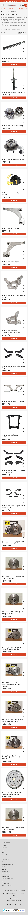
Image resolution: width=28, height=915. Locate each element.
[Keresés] (20, 5)
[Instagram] (18, 904)
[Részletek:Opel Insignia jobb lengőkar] (14, 249)
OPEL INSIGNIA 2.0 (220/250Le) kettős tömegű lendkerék (12, 648)
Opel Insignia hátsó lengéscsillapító (14, 58)
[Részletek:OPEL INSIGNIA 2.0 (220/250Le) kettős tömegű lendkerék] (14, 634)
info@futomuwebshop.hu (7, 8)
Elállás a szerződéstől (6, 885)
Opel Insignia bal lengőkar (10, 228)
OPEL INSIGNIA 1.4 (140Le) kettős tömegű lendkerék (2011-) (13, 542)
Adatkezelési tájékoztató (7, 864)
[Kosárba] (14, 64)
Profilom (4, 850)
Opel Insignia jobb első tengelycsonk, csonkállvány (11, 331)
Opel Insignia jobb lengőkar (11, 262)
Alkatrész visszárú (6, 883)
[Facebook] (7, 904)
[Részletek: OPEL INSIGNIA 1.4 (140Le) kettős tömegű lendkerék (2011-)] (14, 528)
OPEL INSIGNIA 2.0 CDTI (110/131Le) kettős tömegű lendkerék (11, 757)
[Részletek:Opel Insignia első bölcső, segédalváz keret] (14, 422)
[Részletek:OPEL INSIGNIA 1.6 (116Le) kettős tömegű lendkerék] (14, 563)
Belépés (4, 845)
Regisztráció (5, 847)
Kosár (3, 852)
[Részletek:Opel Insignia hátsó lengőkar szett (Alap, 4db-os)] (14, 353)
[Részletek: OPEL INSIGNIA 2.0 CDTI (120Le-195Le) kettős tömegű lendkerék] (14, 707)
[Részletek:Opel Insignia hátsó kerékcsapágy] (14, 146)
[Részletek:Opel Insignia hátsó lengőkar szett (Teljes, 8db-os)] (14, 493)
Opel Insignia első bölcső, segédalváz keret (10, 436)
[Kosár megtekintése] (25, 5)
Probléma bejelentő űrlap (7, 878)
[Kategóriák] (2, 5)
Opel (4, 11)
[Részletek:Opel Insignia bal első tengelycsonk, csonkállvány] (14, 282)
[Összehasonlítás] (23, 51)
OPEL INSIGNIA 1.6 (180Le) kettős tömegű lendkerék (13, 828)
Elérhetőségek (5, 871)
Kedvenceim (4, 854)
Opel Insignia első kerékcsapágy (12, 126)
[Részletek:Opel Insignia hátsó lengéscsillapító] (14, 46)
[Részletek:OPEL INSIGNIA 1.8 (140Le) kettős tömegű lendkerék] (14, 599)
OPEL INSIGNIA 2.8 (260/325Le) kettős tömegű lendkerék (12, 793)
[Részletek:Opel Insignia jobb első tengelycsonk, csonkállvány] (14, 318)
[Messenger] (10, 904)
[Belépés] (23, 5)
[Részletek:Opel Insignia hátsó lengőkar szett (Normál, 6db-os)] (14, 457)
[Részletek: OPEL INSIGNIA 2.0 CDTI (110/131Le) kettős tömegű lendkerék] (14, 742)
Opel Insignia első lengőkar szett (13, 401)
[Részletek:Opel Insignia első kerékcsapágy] (14, 113)
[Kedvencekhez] (23, 48)
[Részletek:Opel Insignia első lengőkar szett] (14, 388)
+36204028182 (24, 8)
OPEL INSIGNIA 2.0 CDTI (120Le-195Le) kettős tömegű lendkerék (13, 720)
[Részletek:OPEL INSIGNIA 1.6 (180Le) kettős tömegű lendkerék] (14, 815)
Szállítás (4, 869)
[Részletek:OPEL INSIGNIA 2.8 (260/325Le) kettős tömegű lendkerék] (14, 779)
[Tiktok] (20, 904)
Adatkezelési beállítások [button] (7, 873)
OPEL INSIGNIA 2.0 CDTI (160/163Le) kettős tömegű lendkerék (11, 684)
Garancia (4, 881)
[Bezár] (26, 1)
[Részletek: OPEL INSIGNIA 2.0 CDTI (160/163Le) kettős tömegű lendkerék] (14, 670)
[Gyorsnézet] (23, 55)
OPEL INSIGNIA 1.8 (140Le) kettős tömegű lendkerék (13, 612)
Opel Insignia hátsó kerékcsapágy (13, 159)
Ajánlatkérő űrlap (6, 876)
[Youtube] (15, 904)
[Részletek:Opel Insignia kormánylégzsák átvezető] (14, 180)
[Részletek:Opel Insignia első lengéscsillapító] (14, 79)
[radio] (19, 33)
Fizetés (3, 866)
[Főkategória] (1, 12)
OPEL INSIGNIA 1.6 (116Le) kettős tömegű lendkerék (13, 577)
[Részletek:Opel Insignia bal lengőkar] (14, 215)
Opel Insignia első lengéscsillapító (13, 92)
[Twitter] (12, 904)
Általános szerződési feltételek (9, 862)
